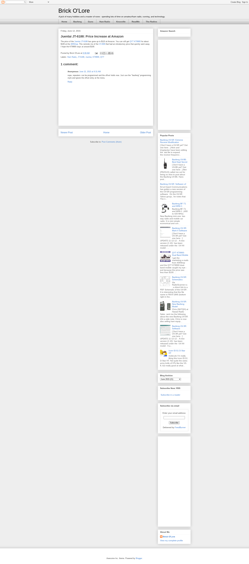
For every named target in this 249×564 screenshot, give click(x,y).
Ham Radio (104, 21)
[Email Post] (96, 53)
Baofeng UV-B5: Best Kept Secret (179, 160)
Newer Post (67, 132)
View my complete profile (171, 540)
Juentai (88, 57)
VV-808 (102, 44)
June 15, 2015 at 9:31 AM (90, 71)
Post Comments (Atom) (111, 142)
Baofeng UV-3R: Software (179, 327)
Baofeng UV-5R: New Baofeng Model (179, 304)
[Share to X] (106, 53)
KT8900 (96, 57)
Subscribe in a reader (170, 395)
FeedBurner (180, 427)
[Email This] (101, 53)
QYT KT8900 (135, 41)
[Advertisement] (171, 84)
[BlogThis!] (104, 53)
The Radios (151, 21)
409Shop (74, 44)
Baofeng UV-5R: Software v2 (173, 184)
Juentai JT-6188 (81, 41)
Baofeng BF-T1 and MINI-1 (179, 204)
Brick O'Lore (74, 10)
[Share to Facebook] (109, 53)
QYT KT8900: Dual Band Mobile (180, 253)
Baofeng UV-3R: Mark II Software (179, 229)
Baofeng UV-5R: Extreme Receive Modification (171, 141)
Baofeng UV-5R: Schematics (179, 278)
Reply (70, 82)
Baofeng (77, 21)
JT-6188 (81, 57)
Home (64, 21)
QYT (102, 57)
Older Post (145, 132)
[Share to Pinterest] (112, 53)
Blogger (139, 558)
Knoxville (121, 21)
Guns (90, 21)
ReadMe (136, 21)
